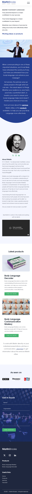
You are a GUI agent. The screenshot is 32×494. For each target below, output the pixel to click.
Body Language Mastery (9, 464)
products (23, 108)
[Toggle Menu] (28, 3)
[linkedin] (19, 155)
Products (4, 478)
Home (4, 476)
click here (19, 349)
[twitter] (13, 155)
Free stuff (4, 482)
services (25, 105)
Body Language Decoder (9, 466)
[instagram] (16, 155)
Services (4, 480)
